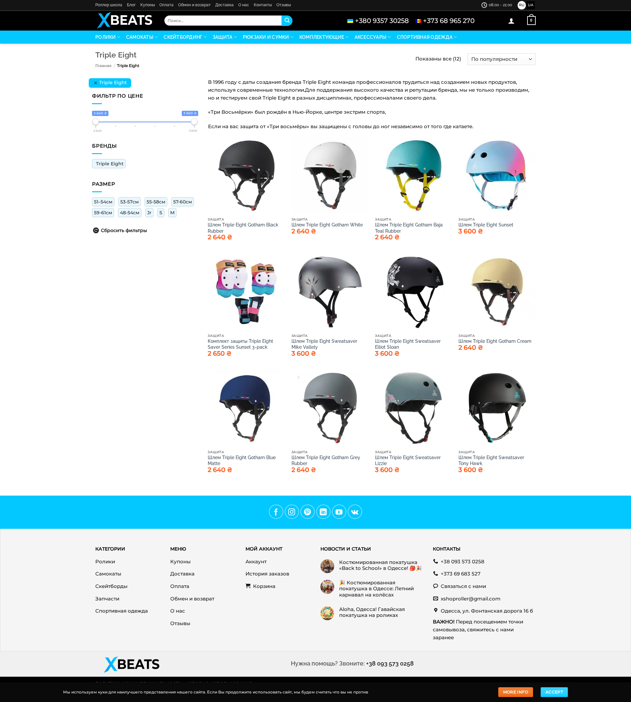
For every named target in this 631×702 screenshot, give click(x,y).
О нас (243, 5)
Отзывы (283, 5)
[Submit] (287, 20)
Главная (103, 65)
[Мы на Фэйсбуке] (276, 511)
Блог (131, 5)
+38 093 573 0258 (390, 663)
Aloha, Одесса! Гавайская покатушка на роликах (372, 612)
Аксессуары (371, 37)
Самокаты (139, 37)
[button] (511, 20)
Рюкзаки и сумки (266, 37)
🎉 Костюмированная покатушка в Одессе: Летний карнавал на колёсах (376, 588)
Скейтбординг (183, 37)
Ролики (105, 37)
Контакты (263, 5)
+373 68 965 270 (449, 21)
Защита (223, 37)
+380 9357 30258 (382, 21)
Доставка (224, 5)
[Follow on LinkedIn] (323, 511)
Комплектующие (321, 37)
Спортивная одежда (425, 37)
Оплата (166, 5)
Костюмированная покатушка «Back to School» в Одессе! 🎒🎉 (380, 565)
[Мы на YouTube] (339, 511)
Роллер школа (108, 5)
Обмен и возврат (194, 5)
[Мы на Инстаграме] (292, 511)
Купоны (147, 5)
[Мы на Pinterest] (307, 511)
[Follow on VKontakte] (355, 511)
